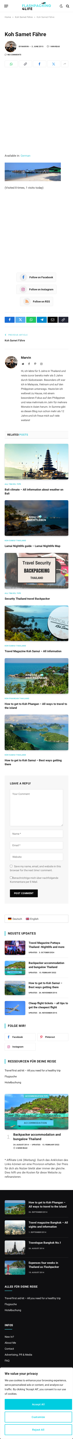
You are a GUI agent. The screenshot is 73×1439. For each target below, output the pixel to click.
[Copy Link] (25, 64)
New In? (9, 1336)
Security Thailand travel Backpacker (27, 598)
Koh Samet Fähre (24, 17)
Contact (9, 1348)
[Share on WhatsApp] (11, 64)
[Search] (67, 6)
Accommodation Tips (36, 1096)
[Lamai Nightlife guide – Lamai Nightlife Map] (36, 518)
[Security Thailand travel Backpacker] (36, 570)
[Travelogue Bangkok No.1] (15, 1247)
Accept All (38, 1404)
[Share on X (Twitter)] (53, 64)
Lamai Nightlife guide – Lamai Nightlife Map (32, 546)
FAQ (7, 1360)
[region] (36, 1403)
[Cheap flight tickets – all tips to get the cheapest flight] (15, 1008)
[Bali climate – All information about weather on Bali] (36, 461)
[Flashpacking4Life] (36, 6)
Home (8, 17)
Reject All (38, 1429)
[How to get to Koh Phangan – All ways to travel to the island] (36, 676)
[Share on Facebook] (39, 64)
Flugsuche (11, 1076)
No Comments (14, 55)
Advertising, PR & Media (18, 1354)
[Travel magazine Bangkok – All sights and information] (15, 1227)
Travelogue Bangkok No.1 (45, 1242)
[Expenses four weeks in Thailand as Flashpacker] (15, 1268)
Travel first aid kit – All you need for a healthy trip (33, 1070)
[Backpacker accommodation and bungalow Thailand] (15, 968)
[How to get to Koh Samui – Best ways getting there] (36, 732)
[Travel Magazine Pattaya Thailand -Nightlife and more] (15, 948)
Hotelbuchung (13, 1082)
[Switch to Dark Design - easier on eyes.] (61, 6)
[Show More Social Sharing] (64, 64)
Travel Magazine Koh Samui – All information (33, 651)
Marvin (25, 46)
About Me (10, 1342)
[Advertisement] (36, 115)
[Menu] (6, 6)
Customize (38, 1417)
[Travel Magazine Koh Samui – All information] (36, 623)
